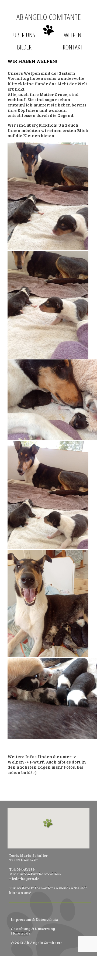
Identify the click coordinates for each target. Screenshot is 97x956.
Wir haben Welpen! (32, 61)
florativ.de (20, 933)
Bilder (24, 46)
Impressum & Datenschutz (34, 919)
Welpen (72, 34)
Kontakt (73, 46)
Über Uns (24, 34)
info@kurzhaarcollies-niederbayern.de (35, 876)
